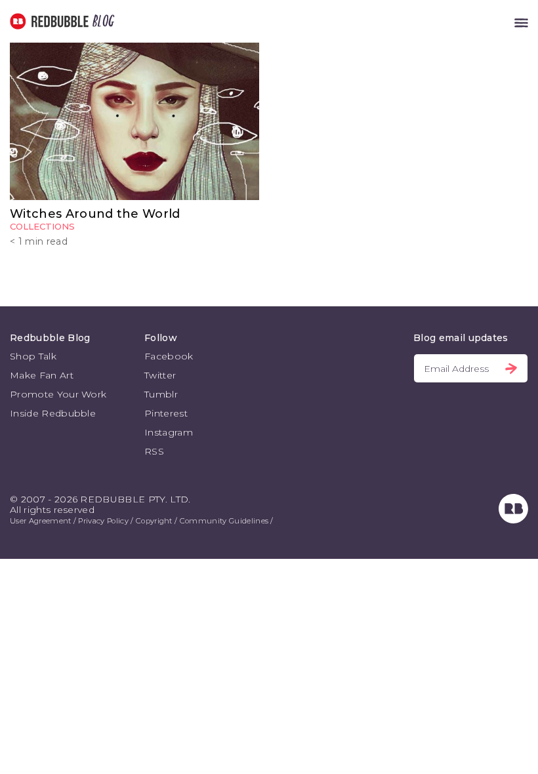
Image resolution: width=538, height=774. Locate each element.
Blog (101, 21)
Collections (42, 226)
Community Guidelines (224, 520)
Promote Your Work (58, 394)
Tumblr (161, 394)
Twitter (160, 375)
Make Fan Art (41, 375)
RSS (154, 451)
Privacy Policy (103, 520)
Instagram (168, 432)
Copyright (154, 520)
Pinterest (166, 413)
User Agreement (40, 520)
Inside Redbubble (53, 413)
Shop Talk (33, 356)
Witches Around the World (95, 214)
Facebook (169, 356)
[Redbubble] (513, 520)
